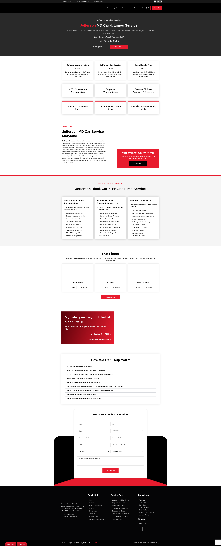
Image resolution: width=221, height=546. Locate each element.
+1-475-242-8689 (66, 1)
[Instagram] (158, 1)
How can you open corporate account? (79, 366)
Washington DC (98, 1)
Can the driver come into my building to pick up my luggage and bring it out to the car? (95, 386)
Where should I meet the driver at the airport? (81, 394)
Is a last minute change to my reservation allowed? (83, 378)
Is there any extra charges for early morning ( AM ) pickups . (86, 370)
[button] (118, 8)
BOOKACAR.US (99, 542)
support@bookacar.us (82, 1)
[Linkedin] (160, 1)
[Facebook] (155, 1)
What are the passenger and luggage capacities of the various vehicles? (90, 390)
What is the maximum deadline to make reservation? (84, 382)
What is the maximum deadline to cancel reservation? (84, 398)
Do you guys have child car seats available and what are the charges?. (89, 374)
